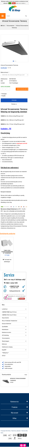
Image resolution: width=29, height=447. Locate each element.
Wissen (26, 374)
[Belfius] (20, 438)
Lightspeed (18, 430)
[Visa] (10, 438)
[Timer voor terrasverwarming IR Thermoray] (7, 243)
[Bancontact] (10, 435)
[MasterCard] (20, 435)
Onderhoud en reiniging (7, 347)
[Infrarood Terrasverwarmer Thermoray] (6, 381)
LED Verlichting (5, 335)
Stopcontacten (5, 317)
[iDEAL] (15, 435)
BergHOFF (4, 350)
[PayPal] (15, 438)
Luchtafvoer (4, 309)
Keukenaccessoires (6, 332)
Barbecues (4, 344)
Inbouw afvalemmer (6, 323)
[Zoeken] (26, 16)
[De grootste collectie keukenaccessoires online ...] (14, 8)
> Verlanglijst (4, 93)
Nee (14, 3)
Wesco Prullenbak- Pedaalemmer (9, 320)
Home (3, 25)
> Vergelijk (3, 95)
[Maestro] (24, 435)
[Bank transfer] (5, 435)
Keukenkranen (5, 329)
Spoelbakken (5, 326)
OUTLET (3, 355)
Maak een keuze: (5, 72)
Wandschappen (5, 341)
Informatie (14, 100)
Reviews (14, 104)
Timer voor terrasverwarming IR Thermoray (7, 252)
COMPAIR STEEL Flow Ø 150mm (9, 315)
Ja (9, 3)
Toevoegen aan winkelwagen (23, 89)
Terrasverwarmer (10, 25)
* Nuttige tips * (5, 352)
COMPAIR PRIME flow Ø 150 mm (9, 312)
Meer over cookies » (21, 3)
